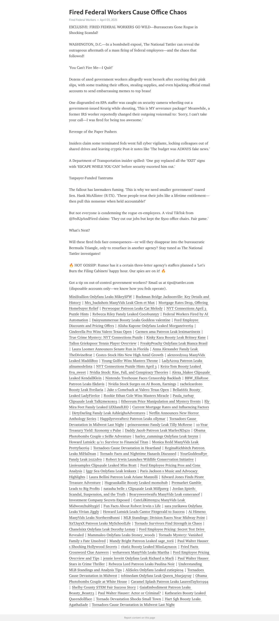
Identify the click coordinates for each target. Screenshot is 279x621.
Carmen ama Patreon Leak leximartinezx (167, 331)
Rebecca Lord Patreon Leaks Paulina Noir (142, 564)
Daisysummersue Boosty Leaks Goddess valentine (131, 320)
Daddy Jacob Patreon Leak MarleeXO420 (157, 430)
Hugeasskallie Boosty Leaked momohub (136, 482)
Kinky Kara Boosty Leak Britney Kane (176, 337)
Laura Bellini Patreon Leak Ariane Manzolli (123, 477)
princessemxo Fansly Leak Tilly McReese (160, 424)
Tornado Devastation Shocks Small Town (128, 599)
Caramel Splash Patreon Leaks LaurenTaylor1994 (169, 581)
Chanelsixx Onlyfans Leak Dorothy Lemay (102, 529)
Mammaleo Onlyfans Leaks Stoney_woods (121, 535)
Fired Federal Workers (82, 20)
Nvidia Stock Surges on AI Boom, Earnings (142, 384)
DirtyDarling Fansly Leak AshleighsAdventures (108, 413)
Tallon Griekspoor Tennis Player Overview (102, 343)
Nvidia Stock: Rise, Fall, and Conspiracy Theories (129, 372)
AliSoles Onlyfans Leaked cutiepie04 (154, 570)
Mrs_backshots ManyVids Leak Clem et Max (120, 302)
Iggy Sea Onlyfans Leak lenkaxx (111, 471)
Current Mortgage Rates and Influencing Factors (170, 407)
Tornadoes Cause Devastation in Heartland (127, 448)
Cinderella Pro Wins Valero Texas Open (100, 331)
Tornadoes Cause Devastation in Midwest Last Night (133, 604)
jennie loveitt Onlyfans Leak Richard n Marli (138, 558)
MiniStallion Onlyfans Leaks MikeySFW (100, 296)
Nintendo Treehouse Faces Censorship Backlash (143, 378)
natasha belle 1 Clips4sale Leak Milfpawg (136, 488)
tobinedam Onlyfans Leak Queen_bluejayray (156, 575)
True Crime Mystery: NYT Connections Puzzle (106, 337)
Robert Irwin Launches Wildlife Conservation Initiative (150, 459)
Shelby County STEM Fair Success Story (104, 587)
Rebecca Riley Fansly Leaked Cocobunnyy (126, 314)
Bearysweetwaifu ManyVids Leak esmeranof (164, 494)
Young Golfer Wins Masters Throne (130, 360)
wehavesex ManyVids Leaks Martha (141, 552)
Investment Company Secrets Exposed (99, 500)
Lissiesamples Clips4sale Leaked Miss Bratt (102, 465)
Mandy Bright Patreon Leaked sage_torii (141, 541)
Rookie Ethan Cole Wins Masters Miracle (136, 395)
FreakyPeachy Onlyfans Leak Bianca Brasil (174, 343)
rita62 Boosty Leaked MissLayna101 (149, 546)
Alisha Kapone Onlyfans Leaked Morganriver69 (155, 325)
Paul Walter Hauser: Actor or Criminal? (129, 593)
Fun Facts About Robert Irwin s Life (132, 506)
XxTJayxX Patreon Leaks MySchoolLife (100, 523)
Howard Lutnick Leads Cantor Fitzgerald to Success (144, 511)
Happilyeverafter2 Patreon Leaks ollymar (132, 418)
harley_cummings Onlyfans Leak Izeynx (166, 436)
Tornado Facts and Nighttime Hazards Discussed (138, 453)
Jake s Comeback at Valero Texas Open (138, 389)
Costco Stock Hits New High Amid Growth (129, 355)
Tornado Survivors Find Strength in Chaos (168, 523)
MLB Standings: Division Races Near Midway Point (164, 517)
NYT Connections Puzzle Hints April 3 (126, 366)
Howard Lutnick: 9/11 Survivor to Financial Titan (108, 442)
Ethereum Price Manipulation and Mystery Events (161, 401)
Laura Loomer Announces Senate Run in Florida (110, 349)
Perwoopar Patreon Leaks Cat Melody (132, 308)
